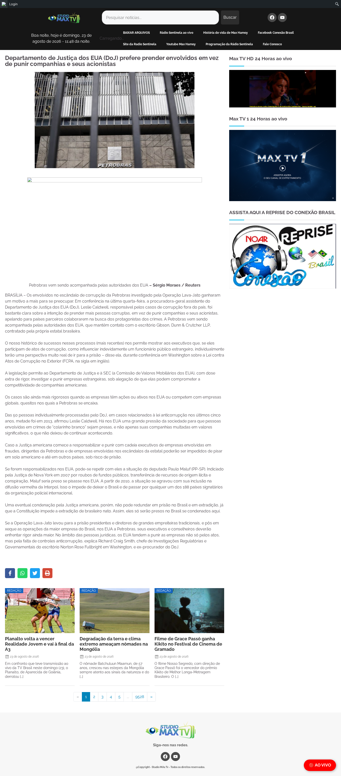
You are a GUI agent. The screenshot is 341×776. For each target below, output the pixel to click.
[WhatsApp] (22, 573)
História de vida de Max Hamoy (225, 32)
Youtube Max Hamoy (181, 44)
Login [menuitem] (13, 4)
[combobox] (160, 17)
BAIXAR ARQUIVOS (136, 32)
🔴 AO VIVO (320, 765)
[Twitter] (35, 573)
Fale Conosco (272, 44)
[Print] (47, 573)
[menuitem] (3, 4)
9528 (139, 696)
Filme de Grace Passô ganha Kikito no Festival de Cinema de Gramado (188, 644)
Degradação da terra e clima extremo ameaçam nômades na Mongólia (114, 644)
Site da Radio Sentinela (139, 44)
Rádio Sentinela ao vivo (176, 32)
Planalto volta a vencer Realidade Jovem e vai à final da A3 (39, 644)
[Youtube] (282, 17)
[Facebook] (272, 17)
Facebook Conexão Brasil (276, 32)
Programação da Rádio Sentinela (229, 44)
